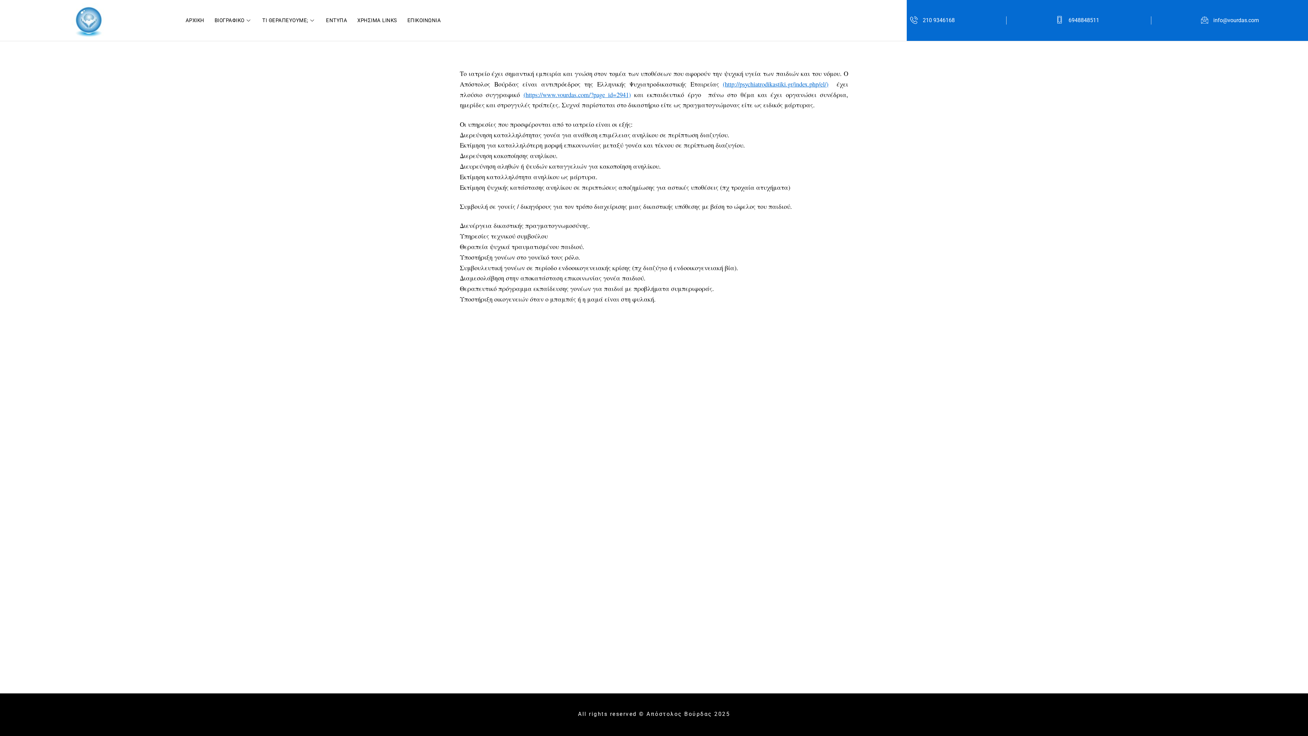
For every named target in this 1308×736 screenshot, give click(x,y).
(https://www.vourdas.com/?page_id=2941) (577, 94)
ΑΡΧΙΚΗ (195, 20)
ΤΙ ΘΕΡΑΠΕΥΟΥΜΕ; (285, 20)
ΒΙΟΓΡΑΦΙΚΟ (230, 20)
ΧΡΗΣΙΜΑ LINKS (377, 20)
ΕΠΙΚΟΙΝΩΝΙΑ (424, 20)
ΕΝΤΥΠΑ (336, 20)
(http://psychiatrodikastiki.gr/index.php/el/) (775, 84)
